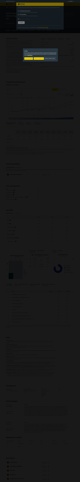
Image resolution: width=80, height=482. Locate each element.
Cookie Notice (29, 55)
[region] (40, 55)
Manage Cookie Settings (50, 58)
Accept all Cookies (28, 58)
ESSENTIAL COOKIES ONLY (38, 58)
